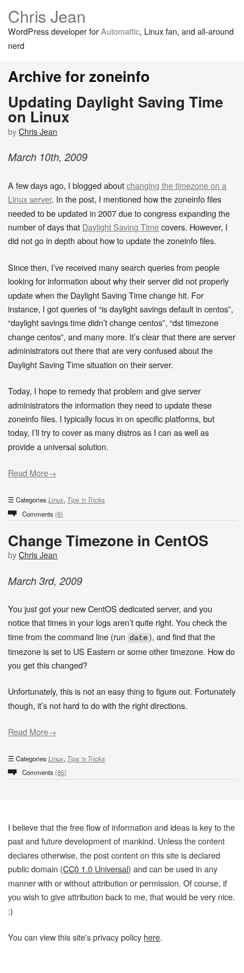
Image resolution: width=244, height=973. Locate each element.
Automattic (120, 31)
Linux (56, 499)
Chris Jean (47, 15)
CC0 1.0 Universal (95, 869)
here (152, 937)
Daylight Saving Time (120, 227)
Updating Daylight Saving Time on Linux (115, 109)
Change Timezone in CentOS (108, 540)
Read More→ (32, 473)
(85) (60, 772)
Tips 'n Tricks (86, 499)
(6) (59, 513)
